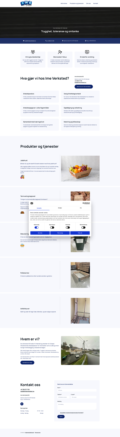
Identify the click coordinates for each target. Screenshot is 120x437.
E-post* (73, 394)
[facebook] (21, 403)
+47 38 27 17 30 (25, 389)
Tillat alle (80, 233)
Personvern (37, 432)
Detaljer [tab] (60, 208)
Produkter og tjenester (77, 3)
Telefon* (59, 394)
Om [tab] (81, 208)
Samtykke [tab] (39, 208)
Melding (59, 401)
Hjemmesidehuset (29, 432)
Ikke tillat (40, 233)
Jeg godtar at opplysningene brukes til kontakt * (72, 412)
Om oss (88, 3)
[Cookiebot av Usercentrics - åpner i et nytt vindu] (84, 203)
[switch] (52, 227)
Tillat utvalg (60, 233)
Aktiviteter (64, 3)
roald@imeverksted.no (27, 391)
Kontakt (95, 3)
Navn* (58, 387)
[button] (84, 86)
